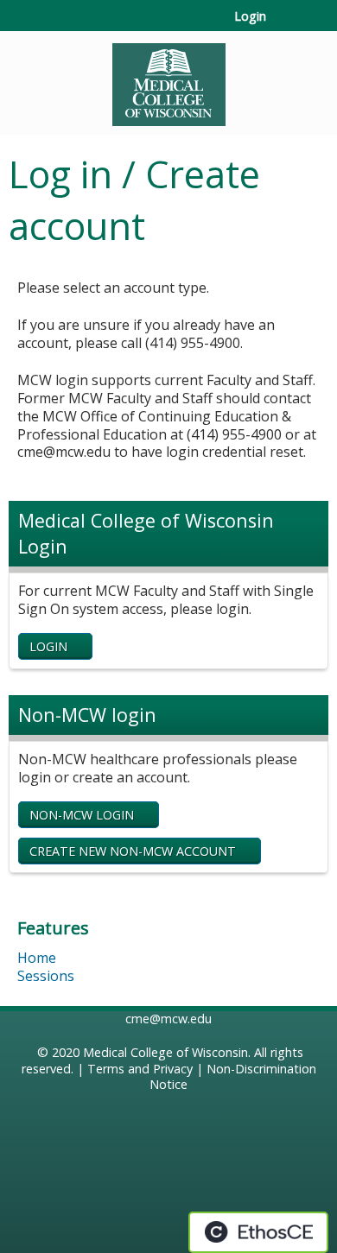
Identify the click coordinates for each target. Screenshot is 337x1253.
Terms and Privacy (140, 1068)
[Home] (168, 78)
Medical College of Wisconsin (165, 1052)
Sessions (45, 975)
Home (36, 957)
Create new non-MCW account (132, 851)
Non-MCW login (81, 815)
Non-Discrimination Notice (232, 1076)
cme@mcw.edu (168, 1018)
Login (250, 16)
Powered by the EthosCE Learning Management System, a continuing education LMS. (258, 1232)
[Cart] (286, 25)
